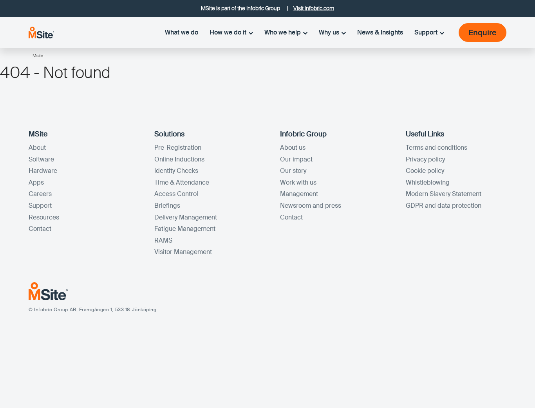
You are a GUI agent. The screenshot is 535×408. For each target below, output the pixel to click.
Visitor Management (183, 252)
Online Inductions (179, 159)
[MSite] (41, 32)
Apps (36, 182)
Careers (40, 194)
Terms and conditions (436, 147)
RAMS (163, 240)
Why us (329, 32)
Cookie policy (425, 171)
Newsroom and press (310, 205)
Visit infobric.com (313, 8)
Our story (293, 171)
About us (292, 147)
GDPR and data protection (443, 205)
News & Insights (380, 32)
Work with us (298, 182)
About (37, 147)
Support (425, 32)
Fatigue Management (184, 229)
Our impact (296, 159)
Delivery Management (185, 217)
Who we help (282, 32)
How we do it (228, 32)
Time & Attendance (181, 182)
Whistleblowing (428, 182)
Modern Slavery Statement (443, 194)
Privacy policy (425, 159)
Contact (40, 229)
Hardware (43, 171)
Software (41, 159)
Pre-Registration (177, 147)
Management (299, 194)
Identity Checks (176, 171)
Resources (44, 217)
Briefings (167, 205)
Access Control (176, 194)
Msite (38, 55)
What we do (181, 32)
